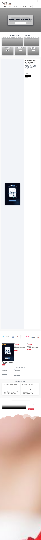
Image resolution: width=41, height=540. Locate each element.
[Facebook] (33, 1)
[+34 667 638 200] (36, 1)
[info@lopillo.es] (38, 1)
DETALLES (16, 350)
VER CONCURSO (4, 374)
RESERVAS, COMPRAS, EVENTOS (20, 23)
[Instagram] (35, 1)
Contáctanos (31, 409)
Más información (28, 75)
